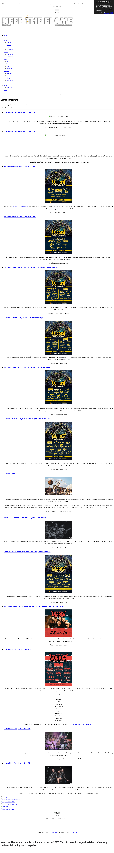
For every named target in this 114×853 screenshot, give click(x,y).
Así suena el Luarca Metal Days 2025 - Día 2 (20, 166)
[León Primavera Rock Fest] (9, 804)
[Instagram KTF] (54, 95)
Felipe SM (55, 832)
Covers (12, 47)
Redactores (10, 87)
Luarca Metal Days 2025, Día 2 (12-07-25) (19, 112)
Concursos (6, 82)
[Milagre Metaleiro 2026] (8, 802)
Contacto (6, 85)
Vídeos (9, 45)
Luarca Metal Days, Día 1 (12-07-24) (17, 763)
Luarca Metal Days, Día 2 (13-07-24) (17, 728)
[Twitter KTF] (51, 95)
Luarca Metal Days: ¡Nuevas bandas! (17, 649)
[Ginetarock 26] (5, 807)
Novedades (10, 50)
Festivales (10, 38)
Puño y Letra (6, 71)
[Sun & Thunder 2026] (7, 809)
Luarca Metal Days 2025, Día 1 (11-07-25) (19, 131)
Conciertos (10, 42)
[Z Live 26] (4, 797)
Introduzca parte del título (9, 105)
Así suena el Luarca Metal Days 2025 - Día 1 (20, 217)
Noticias (5, 40)
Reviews (5, 59)
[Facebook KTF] (57, 95)
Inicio (5, 33)
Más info (57, 12)
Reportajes (10, 73)
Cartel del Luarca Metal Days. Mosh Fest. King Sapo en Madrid (27, 551)
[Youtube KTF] (59, 95)
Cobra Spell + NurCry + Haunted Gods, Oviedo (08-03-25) (25, 518)
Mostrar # (5, 107)
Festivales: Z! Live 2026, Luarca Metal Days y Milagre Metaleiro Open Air (31, 267)
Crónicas (6, 52)
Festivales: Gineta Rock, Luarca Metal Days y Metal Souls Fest (27, 419)
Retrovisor (10, 80)
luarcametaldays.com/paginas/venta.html (82, 724)
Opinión (9, 76)
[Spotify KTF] (62, 95)
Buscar (5, 90)
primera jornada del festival (20, 206)
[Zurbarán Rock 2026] (10, 800)
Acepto (57, 10)
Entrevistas (6, 64)
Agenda (5, 35)
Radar (8, 78)
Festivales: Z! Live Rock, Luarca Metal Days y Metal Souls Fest (27, 367)
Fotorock (9, 68)
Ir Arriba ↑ (75, 832)
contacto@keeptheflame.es (57, 820)
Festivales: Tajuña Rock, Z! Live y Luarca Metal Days (23, 318)
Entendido (100, 12)
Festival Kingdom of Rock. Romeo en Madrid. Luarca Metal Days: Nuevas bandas (34, 606)
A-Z (8, 61)
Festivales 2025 (10, 474)
